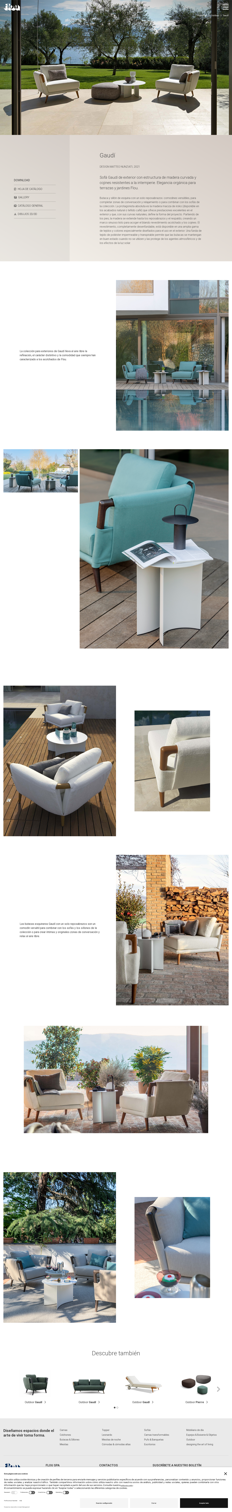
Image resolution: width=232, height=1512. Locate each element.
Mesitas (64, 1444)
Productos (202, 15)
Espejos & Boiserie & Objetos (201, 1434)
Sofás (147, 1430)
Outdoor (215, 15)
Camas (63, 1430)
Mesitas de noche (111, 1439)
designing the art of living (199, 1444)
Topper (106, 1430)
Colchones (65, 1434)
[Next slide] (218, 1389)
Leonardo (107, 1434)
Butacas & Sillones (69, 1439)
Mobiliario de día (195, 1430)
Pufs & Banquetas (154, 1439)
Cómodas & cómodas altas (116, 1444)
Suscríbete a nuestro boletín (177, 1465)
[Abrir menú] (226, 7)
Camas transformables (156, 1434)
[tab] (114, 1407)
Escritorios (149, 1444)
